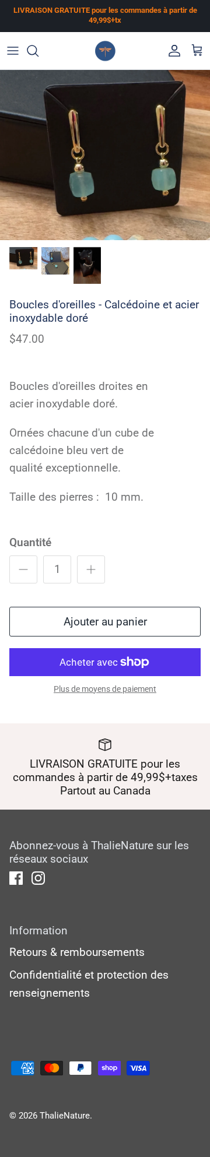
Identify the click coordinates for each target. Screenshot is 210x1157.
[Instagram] (38, 878)
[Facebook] (16, 878)
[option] (105, 155)
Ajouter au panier (105, 621)
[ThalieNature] (105, 51)
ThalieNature (65, 1115)
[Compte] (171, 51)
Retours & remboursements (77, 952)
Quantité (30, 542)
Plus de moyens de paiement (105, 689)
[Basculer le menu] (13, 51)
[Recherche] (38, 51)
